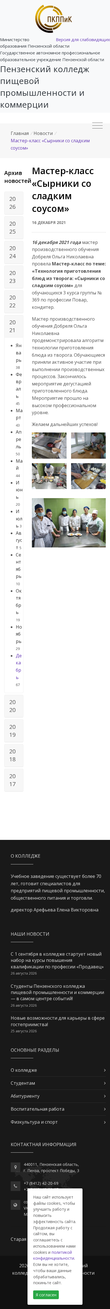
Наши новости (30, 934)
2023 (12, 277)
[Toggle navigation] (97, 125)
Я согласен (46, 1294)
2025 (12, 227)
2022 (12, 301)
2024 (12, 252)
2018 (12, 755)
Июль (19, 518)
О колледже (24, 1070)
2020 (12, 706)
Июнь (19, 490)
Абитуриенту (25, 1096)
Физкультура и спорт (34, 1122)
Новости (43, 133)
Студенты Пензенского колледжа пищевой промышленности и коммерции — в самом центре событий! (57, 992)
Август (19, 540)
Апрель (18, 439)
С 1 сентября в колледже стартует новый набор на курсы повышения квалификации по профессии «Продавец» (57, 960)
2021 (12, 326)
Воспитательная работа (37, 1109)
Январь (18, 352)
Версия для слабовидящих (83, 39)
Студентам (23, 1083)
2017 (12, 780)
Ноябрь (19, 634)
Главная (20, 133)
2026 (12, 202)
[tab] (14, 203)
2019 (12, 730)
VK (26, 1208)
